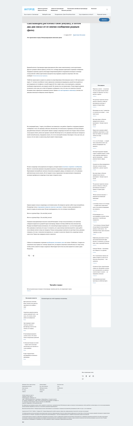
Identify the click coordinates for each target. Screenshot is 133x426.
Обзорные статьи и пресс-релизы (28, 384)
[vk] (29, 256)
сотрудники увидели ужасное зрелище (49, 207)
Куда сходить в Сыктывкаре (31, 14)
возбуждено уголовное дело (56, 242)
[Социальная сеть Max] (83, 379)
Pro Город (24, 389)
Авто (58, 389)
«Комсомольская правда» (40, 76)
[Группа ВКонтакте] (83, 376)
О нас (58, 386)
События (24, 391)
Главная (41, 391)
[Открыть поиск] (107, 9)
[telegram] (33, 256)
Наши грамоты (25, 388)
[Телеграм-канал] (89, 376)
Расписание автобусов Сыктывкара (77, 8)
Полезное (94, 8)
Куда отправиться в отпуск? (86, 14)
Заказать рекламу (66, 10)
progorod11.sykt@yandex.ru (27, 403)
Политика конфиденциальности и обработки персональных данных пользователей (73, 414)
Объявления (54, 10)
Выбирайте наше (46, 14)
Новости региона (43, 8)
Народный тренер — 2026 (103, 14)
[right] (109, 14)
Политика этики (60, 384)
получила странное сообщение (72, 167)
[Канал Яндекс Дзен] (93, 376)
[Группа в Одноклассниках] (86, 376)
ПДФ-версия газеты (43, 388)
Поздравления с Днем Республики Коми (65, 14)
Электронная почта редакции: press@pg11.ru (50, 400)
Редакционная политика (27, 386)
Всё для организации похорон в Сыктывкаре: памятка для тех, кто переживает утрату (49, 289)
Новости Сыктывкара (57, 8)
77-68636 (33, 411)
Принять (104, 19)
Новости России (42, 10)
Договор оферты (43, 384)
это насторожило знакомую (67, 90)
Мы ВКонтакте (60, 388)
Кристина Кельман (79, 35)
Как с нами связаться (44, 386)
